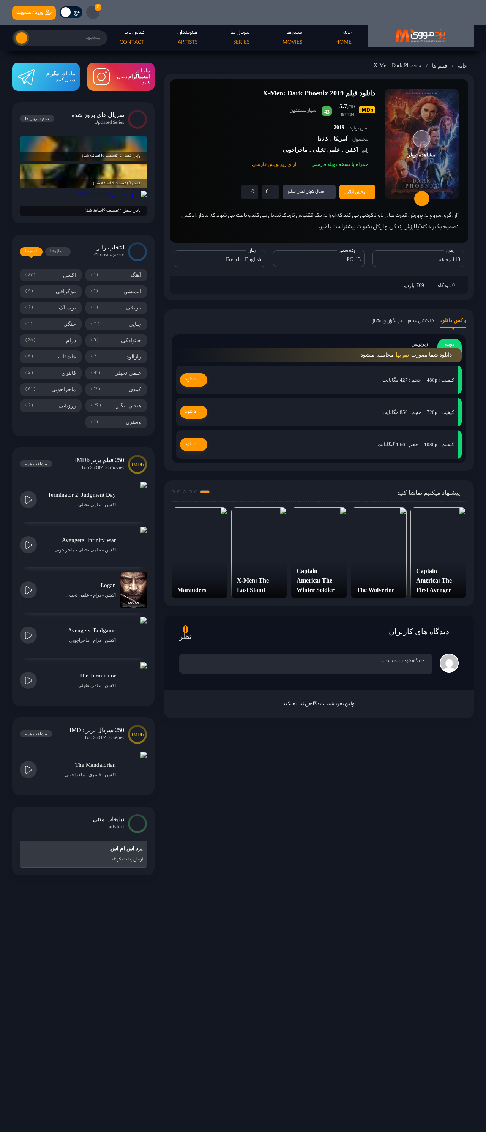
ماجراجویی (295, 150)
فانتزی (94, 774)
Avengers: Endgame (92, 630)
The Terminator (97, 676)
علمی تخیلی (326, 150)
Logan (108, 585)
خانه (462, 66)
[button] (205, 491)
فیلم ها (439, 66)
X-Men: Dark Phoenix (397, 65)
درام (97, 595)
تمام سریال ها (37, 118)
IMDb (367, 110)
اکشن (351, 150)
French (233, 259)
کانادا (322, 139)
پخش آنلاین (354, 191)
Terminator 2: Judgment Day (82, 495)
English (253, 259)
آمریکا (340, 139)
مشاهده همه (36, 463)
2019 (339, 127)
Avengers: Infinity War (89, 540)
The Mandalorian (95, 765)
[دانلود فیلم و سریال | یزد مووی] (421, 36)
